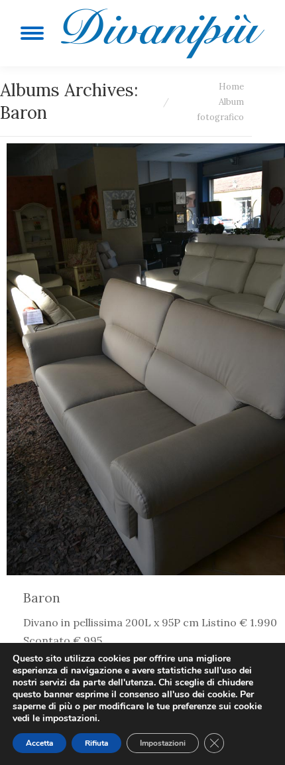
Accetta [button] (39, 743)
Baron (41, 597)
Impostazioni (163, 743)
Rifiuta (96, 743)
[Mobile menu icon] (32, 33)
